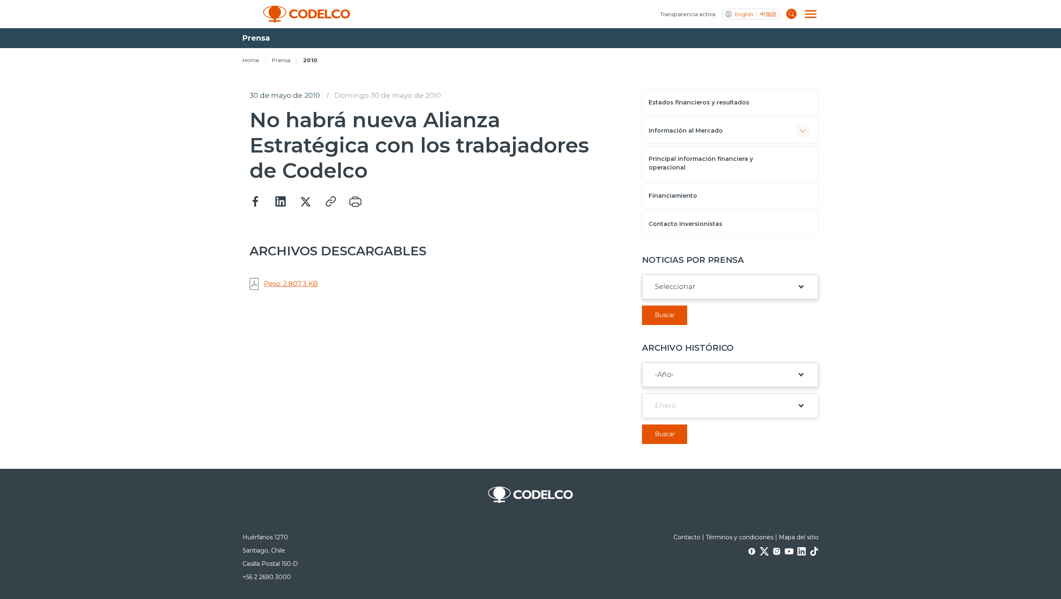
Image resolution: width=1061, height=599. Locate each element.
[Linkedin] (280, 202)
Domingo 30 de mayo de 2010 (387, 95)
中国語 (768, 14)
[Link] (330, 202)
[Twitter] (305, 202)
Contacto (686, 537)
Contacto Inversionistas (685, 224)
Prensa (281, 60)
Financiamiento (673, 195)
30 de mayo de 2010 (285, 95)
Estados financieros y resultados (699, 102)
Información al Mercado (686, 130)
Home (250, 60)
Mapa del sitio (799, 537)
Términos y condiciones (739, 537)
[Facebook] (256, 202)
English (744, 14)
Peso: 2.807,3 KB (291, 284)
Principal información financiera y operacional (701, 163)
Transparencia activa (687, 14)
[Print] (355, 202)
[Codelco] (306, 14)
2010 (310, 60)
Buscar (665, 315)
